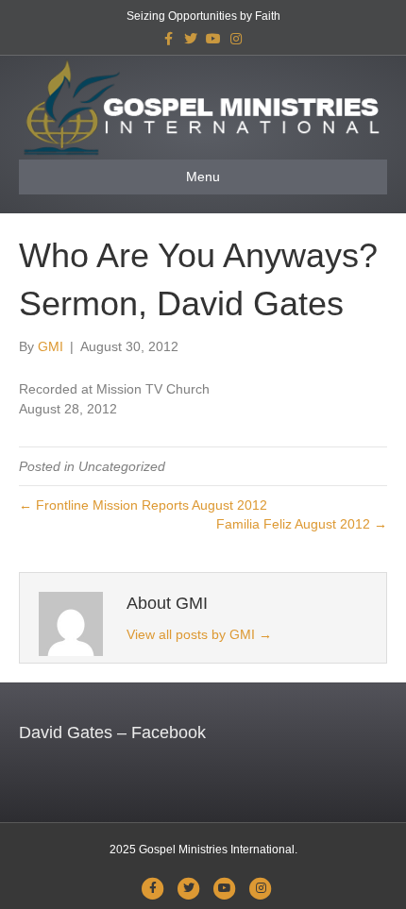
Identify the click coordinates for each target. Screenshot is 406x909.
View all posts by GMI (199, 634)
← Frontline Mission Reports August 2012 (143, 505)
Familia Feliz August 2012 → (301, 523)
